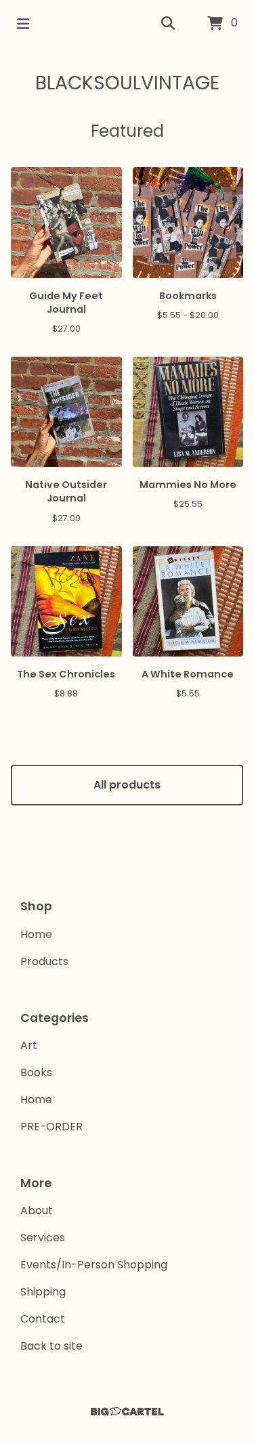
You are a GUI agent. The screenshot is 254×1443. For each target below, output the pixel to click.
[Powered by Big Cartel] (127, 1411)
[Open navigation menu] (23, 24)
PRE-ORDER (51, 1126)
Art (28, 1045)
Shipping (43, 1292)
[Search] (168, 24)
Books (36, 1072)
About (36, 1210)
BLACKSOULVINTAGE (127, 83)
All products (127, 785)
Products (44, 961)
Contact (42, 1319)
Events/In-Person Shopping (93, 1264)
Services (42, 1237)
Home (36, 934)
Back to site (51, 1346)
